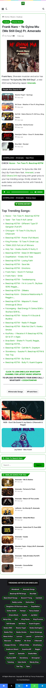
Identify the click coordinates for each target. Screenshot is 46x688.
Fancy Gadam (34, 611)
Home (6, 17)
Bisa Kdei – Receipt (21, 144)
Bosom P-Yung (26, 598)
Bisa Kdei (33, 593)
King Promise (38, 619)
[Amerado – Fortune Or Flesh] (7, 492)
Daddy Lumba (17, 602)
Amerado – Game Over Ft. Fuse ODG (28, 527)
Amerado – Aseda (21, 537)
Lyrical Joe (39, 636)
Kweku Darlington (36, 628)
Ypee (28, 666)
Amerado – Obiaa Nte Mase (25, 518)
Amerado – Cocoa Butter (24, 565)
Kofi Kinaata (11, 623)
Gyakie (24, 615)
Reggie (37, 649)
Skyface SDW (11, 658)
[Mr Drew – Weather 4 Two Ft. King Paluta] (7, 107)
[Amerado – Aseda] (7, 540)
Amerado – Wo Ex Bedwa (24, 479)
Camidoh (39, 598)
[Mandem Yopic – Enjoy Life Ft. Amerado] (7, 549)
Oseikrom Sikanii (12, 649)
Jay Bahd (34, 615)
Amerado (31, 83)
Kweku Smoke (21, 632)
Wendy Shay (34, 662)
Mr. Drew (27, 641)
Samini (11, 653)
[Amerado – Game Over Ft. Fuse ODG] (7, 530)
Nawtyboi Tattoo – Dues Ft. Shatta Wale (29, 134)
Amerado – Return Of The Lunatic (27, 499)
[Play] (4, 192)
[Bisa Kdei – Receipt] (7, 146)
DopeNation (35, 606)
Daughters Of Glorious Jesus (16, 606)
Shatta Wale (32, 653)
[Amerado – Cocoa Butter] (7, 568)
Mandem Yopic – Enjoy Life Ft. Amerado (29, 546)
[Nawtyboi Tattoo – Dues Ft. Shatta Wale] (7, 137)
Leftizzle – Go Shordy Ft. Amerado (27, 508)
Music (12, 17)
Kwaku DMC (8, 628)
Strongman (36, 658)
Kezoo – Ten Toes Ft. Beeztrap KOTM (26, 163)
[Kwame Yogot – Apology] (7, 97)
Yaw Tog (19, 666)
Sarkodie (21, 653)
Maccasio (7, 641)
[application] (23, 192)
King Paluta (25, 619)
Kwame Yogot (21, 628)
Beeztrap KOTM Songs (18, 593)
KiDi (16, 619)
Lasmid (28, 636)
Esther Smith (11, 611)
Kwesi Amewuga (36, 632)
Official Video (24, 645)
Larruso (19, 636)
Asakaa (19, 17)
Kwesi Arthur (8, 636)
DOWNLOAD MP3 (24, 204)
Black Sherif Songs (10, 598)
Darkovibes (30, 602)
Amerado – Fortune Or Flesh (25, 489)
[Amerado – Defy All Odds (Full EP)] (7, 559)
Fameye (23, 611)
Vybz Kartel (22, 662)
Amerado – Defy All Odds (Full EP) (27, 556)
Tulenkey (10, 662)
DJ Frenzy (8, 36)
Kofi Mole (22, 623)
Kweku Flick (8, 632)
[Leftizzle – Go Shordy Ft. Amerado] (7, 511)
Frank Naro (32, 392)
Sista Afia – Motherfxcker (24, 125)
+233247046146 (29, 380)
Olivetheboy (37, 645)
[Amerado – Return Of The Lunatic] (7, 501)
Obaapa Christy (10, 645)
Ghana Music (17, 22)
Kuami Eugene (34, 623)
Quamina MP (26, 649)
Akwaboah (15, 589)
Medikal (18, 641)
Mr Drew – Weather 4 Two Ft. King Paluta (29, 104)
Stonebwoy (24, 658)
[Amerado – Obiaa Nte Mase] (7, 521)
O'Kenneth (38, 641)
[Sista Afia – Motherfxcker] (7, 127)
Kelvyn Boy (7, 619)
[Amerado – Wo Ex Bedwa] (7, 482)
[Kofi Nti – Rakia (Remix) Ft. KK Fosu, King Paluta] (7, 116)
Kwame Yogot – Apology (24, 95)
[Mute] (35, 192)
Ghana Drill (12, 176)
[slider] (40, 192)
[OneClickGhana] (23, 3)
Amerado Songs (16, 392)
